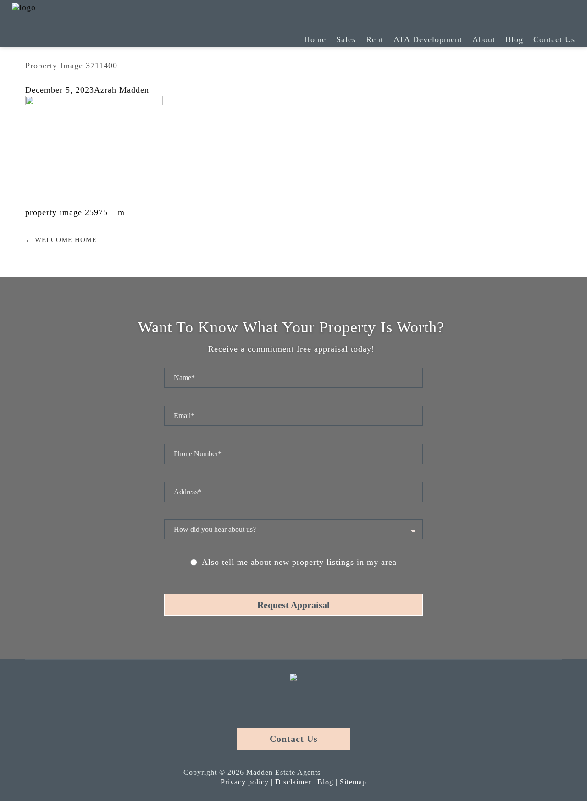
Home (315, 39)
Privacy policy (245, 782)
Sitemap (353, 782)
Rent (374, 39)
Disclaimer (293, 782)
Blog (514, 39)
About (483, 39)
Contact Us (554, 39)
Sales (346, 39)
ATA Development (427, 39)
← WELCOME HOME (61, 239)
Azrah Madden (121, 89)
